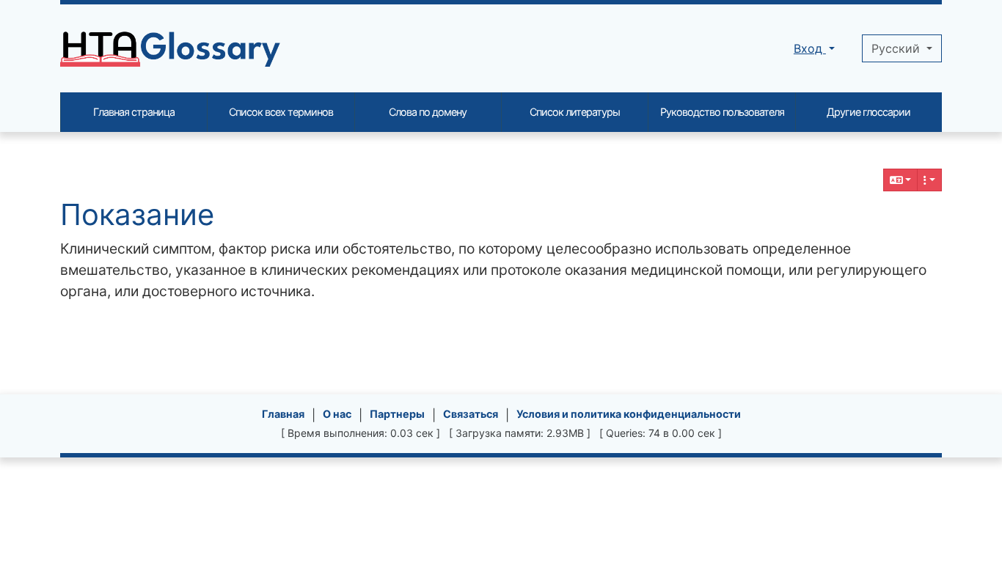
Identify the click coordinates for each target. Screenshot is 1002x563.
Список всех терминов (281, 112)
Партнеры (397, 414)
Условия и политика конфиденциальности (628, 414)
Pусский (897, 48)
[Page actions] (929, 180)
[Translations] (900, 180)
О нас (337, 414)
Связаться (470, 414)
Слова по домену (428, 112)
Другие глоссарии (868, 112)
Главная (283, 414)
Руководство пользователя (722, 112)
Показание (137, 214)
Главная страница (134, 112)
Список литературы (575, 112)
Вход (810, 48)
